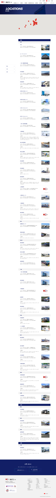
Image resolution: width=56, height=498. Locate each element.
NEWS (45, 484)
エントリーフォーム (47, 483)
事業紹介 (29, 483)
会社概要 (38, 482)
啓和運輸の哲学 (30, 482)
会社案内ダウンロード (47, 487)
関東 (7, 66)
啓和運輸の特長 (30, 481)
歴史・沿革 (38, 483)
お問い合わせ (37, 487)
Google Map (46, 51)
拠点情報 (37, 484)
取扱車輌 (29, 488)
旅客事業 (30, 487)
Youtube (46, 493)
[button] (19, 28)
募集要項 (46, 482)
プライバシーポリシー (39, 488)
